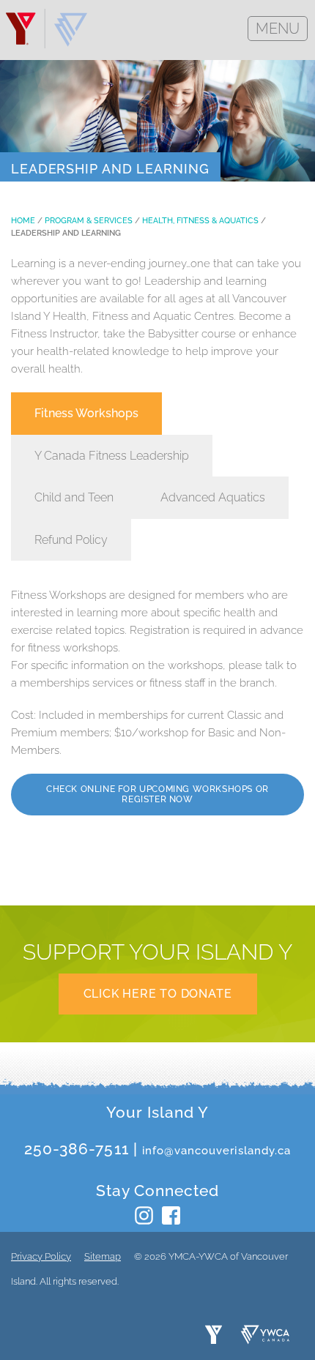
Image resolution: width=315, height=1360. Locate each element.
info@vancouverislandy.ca (216, 1150)
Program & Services (89, 220)
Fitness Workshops (86, 413)
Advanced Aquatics (212, 497)
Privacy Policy (41, 1256)
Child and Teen (74, 497)
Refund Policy (71, 540)
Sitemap (102, 1256)
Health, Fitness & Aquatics (200, 220)
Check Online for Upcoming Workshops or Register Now (157, 794)
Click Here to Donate (158, 994)
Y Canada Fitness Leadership (111, 456)
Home (23, 220)
